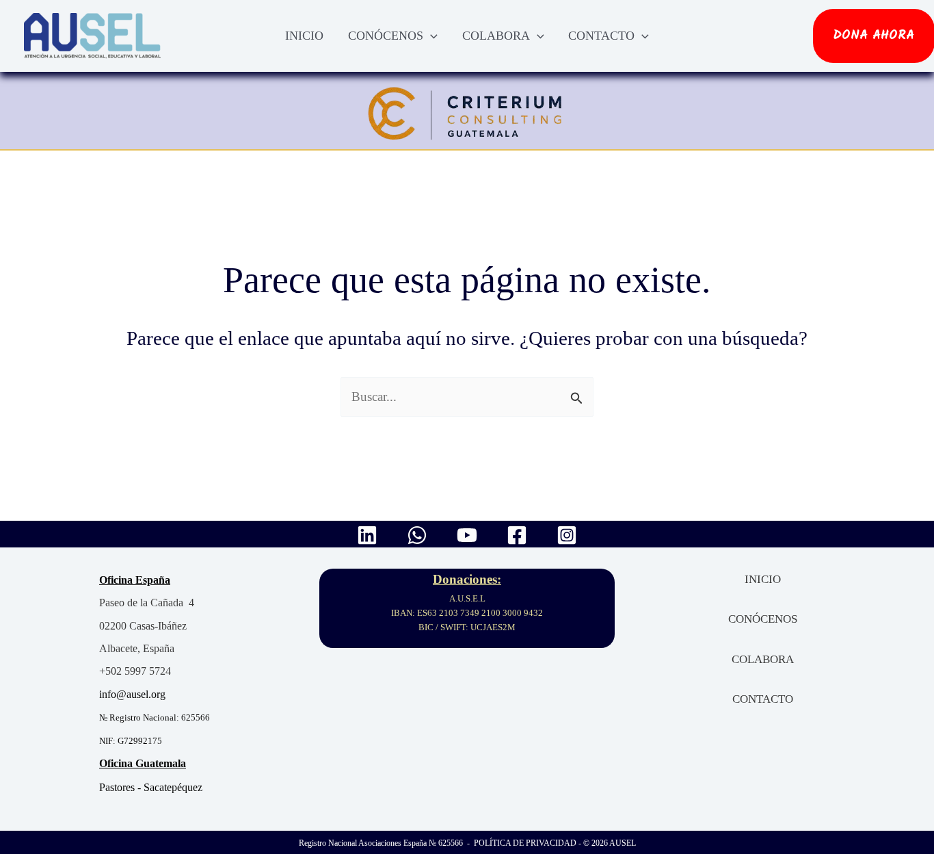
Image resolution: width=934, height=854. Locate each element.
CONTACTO (601, 35)
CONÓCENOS (385, 35)
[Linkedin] (367, 535)
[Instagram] (567, 535)
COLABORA (496, 35)
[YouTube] (467, 535)
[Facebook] (517, 535)
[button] (430, 35)
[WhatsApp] (417, 535)
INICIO (304, 35)
